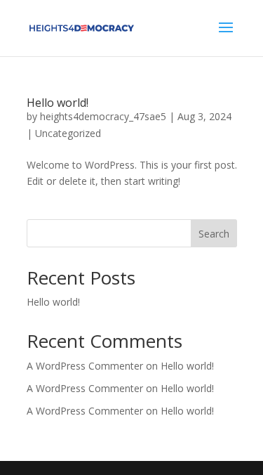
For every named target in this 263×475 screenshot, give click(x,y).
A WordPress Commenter (85, 410)
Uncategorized (68, 133)
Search (213, 233)
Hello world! (57, 102)
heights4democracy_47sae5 (103, 116)
